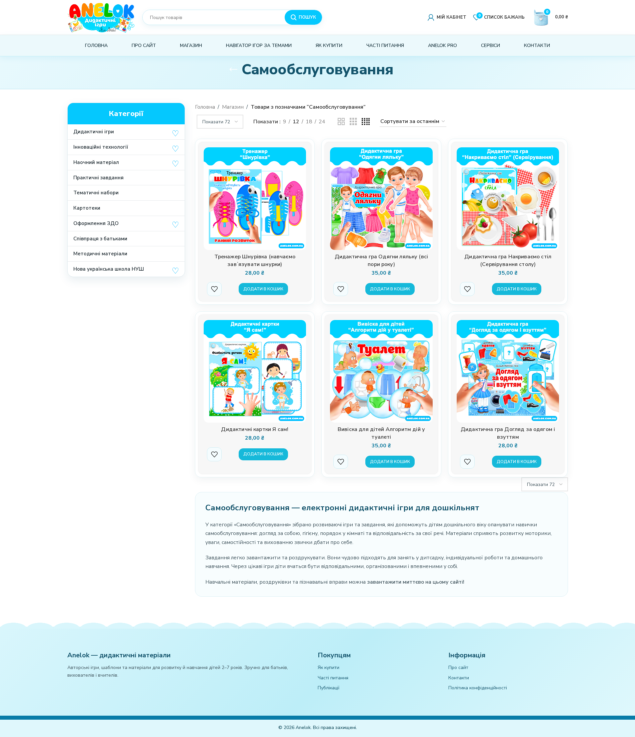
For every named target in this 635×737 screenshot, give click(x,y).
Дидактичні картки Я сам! (254, 429)
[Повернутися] (233, 69)
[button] (175, 133)
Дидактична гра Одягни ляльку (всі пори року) (381, 260)
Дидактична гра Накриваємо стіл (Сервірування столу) (507, 260)
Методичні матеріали (100, 253)
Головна (205, 107)
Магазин (233, 107)
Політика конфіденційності (477, 688)
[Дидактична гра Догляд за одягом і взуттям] (508, 371)
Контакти (458, 678)
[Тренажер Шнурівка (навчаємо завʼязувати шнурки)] (255, 198)
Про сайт (458, 667)
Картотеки (86, 208)
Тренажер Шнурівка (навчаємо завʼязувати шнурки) (254, 260)
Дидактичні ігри (93, 131)
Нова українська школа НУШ (108, 269)
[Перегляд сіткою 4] (366, 122)
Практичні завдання (98, 177)
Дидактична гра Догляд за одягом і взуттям (508, 433)
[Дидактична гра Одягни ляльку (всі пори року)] (381, 198)
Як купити (328, 667)
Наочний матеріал (96, 162)
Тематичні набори (96, 192)
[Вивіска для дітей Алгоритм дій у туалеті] (381, 371)
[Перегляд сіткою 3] (353, 122)
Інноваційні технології (100, 147)
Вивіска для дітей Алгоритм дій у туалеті (381, 433)
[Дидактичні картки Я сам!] (255, 371)
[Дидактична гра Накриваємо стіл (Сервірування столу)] (508, 198)
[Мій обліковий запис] (447, 17)
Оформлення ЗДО (96, 223)
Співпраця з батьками (100, 238)
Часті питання (333, 678)
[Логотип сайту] (101, 17)
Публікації (328, 688)
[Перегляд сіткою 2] (341, 122)
